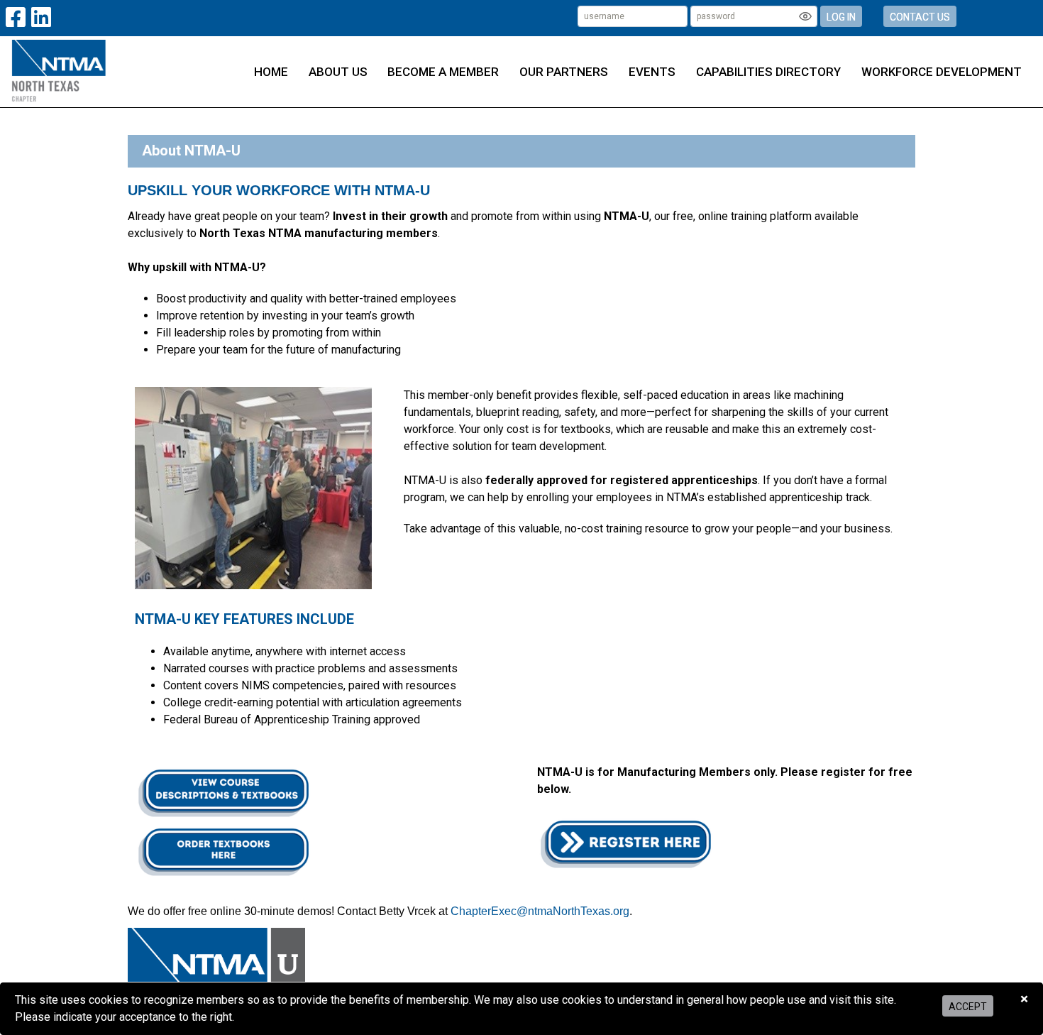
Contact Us (920, 17)
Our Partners (563, 72)
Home (271, 72)
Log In (841, 17)
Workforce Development (941, 72)
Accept (968, 1006)
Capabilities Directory (768, 72)
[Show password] (805, 16)
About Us (338, 72)
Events (652, 72)
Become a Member (443, 72)
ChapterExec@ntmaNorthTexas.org (540, 911)
